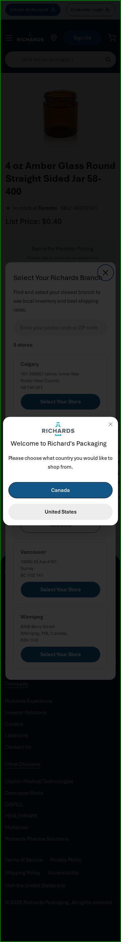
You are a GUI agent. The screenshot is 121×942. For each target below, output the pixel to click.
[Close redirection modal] (111, 424)
